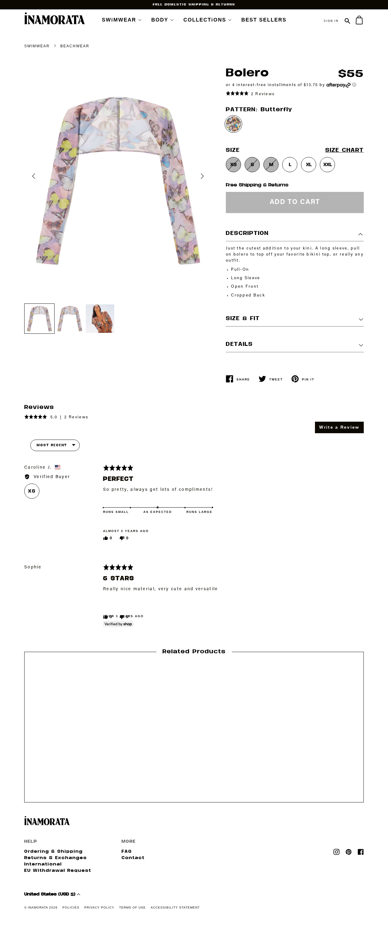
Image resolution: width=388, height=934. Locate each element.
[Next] (196, 171)
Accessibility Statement (175, 907)
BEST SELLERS (263, 20)
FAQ (127, 852)
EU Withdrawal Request (57, 871)
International (43, 864)
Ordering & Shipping (53, 852)
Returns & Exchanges (55, 858)
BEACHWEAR (74, 46)
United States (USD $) (50, 894)
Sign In (331, 24)
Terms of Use (132, 907)
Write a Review (339, 427)
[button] (250, 93)
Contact (133, 858)
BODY (159, 20)
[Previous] (39, 181)
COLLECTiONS (204, 20)
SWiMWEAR (119, 20)
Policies (70, 907)
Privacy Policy (99, 907)
